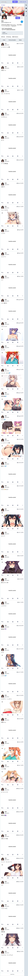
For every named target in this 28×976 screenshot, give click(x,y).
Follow (17, 17)
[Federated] (26, 11)
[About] (26, 16)
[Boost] (8, 63)
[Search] (26, 5)
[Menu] (22, 18)
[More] (22, 63)
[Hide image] (2, 213)
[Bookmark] (17, 63)
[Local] (26, 8)
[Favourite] (12, 63)
